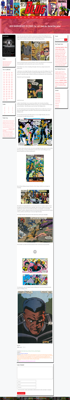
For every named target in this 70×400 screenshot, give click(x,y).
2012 (12, 94)
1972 (6, 77)
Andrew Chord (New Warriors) (26, 354)
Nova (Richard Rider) (26, 357)
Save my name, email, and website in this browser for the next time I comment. (35, 389)
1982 (12, 81)
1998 (4, 89)
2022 (6, 100)
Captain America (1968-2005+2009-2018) (60, 52)
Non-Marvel (49, 17)
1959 (4, 72)
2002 (6, 91)
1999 (6, 89)
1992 (19, 360)
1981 (9, 81)
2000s (37, 17)
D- (12, 112)
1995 (6, 87)
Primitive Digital (43, 398)
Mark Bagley (37, 351)
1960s (21, 17)
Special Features (42, 17)
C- (12, 110)
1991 (4, 86)
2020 (12, 98)
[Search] (65, 39)
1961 (9, 72)
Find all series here (6, 64)
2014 (6, 96)
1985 (9, 82)
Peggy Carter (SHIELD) (33, 357)
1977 (9, 79)
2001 (4, 91)
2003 (9, 91)
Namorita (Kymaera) (41, 356)
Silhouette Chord (49, 357)
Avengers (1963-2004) (60, 51)
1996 (9, 87)
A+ (4, 107)
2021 (4, 100)
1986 (12, 82)
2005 (4, 93)
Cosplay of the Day (6, 127)
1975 (4, 79)
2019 (9, 98)
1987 (4, 84)
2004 (12, 91)
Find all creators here (7, 63)
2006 (6, 93)
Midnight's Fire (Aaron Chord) (33, 356)
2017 (4, 98)
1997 (12, 87)
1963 (4, 74)
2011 (9, 94)
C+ (20, 352)
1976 (6, 79)
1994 (12, 86)
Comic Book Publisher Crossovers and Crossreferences (9, 124)
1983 (4, 82)
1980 (6, 81)
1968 (6, 75)
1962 (12, 72)
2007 (9, 93)
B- (12, 108)
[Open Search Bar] (53, 17)
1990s (33, 17)
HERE (12, 55)
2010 (6, 94)
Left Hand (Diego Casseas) (23, 356)
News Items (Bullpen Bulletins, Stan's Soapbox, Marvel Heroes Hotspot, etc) (8, 134)
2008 (12, 93)
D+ (4, 112)
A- (12, 107)
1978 (12, 79)
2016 (12, 96)
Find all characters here (7, 61)
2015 (9, 96)
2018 (6, 98)
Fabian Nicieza (31, 351)
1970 (12, 75)
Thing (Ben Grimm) (59, 83)
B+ (4, 108)
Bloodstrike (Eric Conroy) (35, 354)
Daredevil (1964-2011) (60, 53)
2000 (12, 89)
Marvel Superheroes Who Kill (24, 361)
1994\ (4, 87)
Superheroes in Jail (32, 361)
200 (9, 89)
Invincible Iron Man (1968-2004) (60, 59)
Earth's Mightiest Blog (29, 398)
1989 (9, 84)
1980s (29, 17)
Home (17, 17)
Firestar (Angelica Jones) (26, 355)
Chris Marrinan (24, 351)
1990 (12, 84)
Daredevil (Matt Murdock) (44, 354)
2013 (4, 96)
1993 (9, 86)
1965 (9, 74)
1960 (6, 72)
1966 (12, 74)
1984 (6, 82)
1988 (6, 84)
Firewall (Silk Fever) (33, 355)
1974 (12, 77)
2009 (4, 94)
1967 (4, 75)
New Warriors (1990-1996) (24, 353)
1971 (4, 77)
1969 (9, 75)
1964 (6, 74)
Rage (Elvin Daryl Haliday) (42, 357)
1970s (25, 17)
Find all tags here (6, 65)
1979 (4, 81)
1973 (9, 77)
